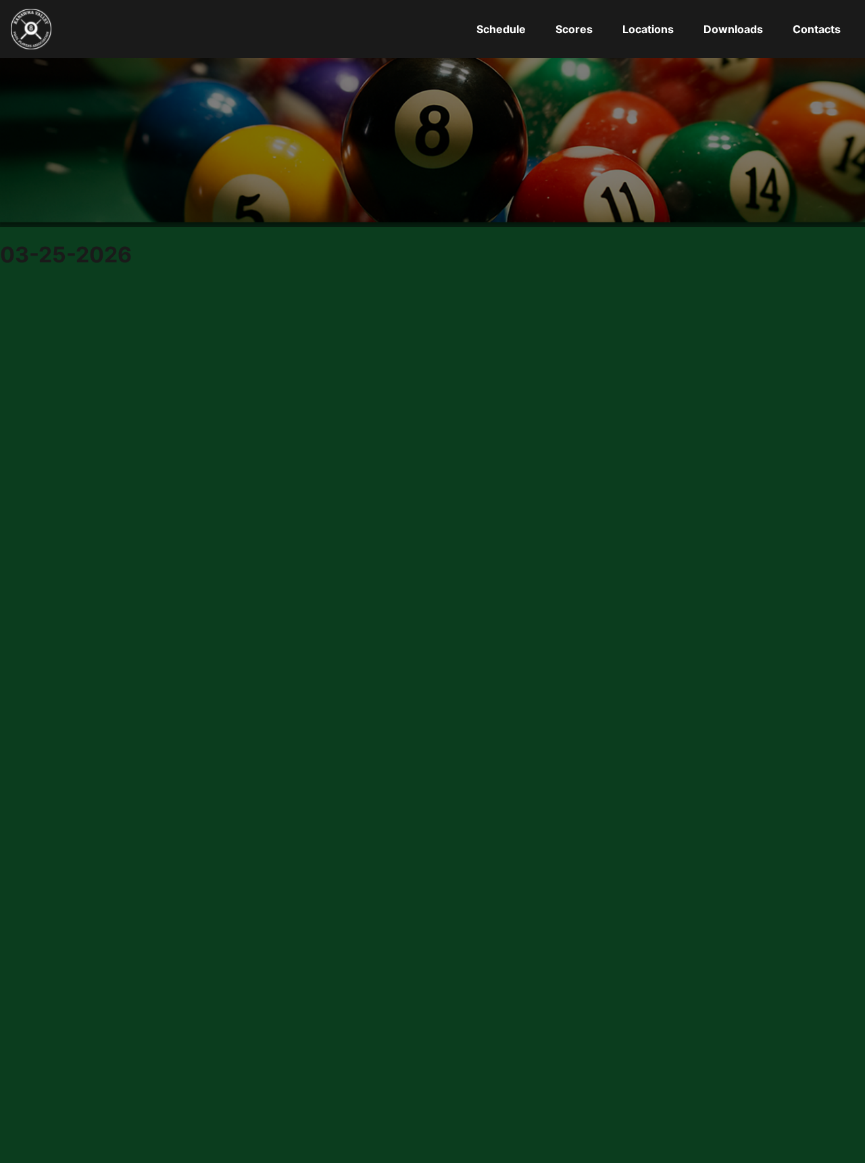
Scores (574, 29)
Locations (648, 29)
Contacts (817, 29)
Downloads (733, 29)
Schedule (501, 29)
